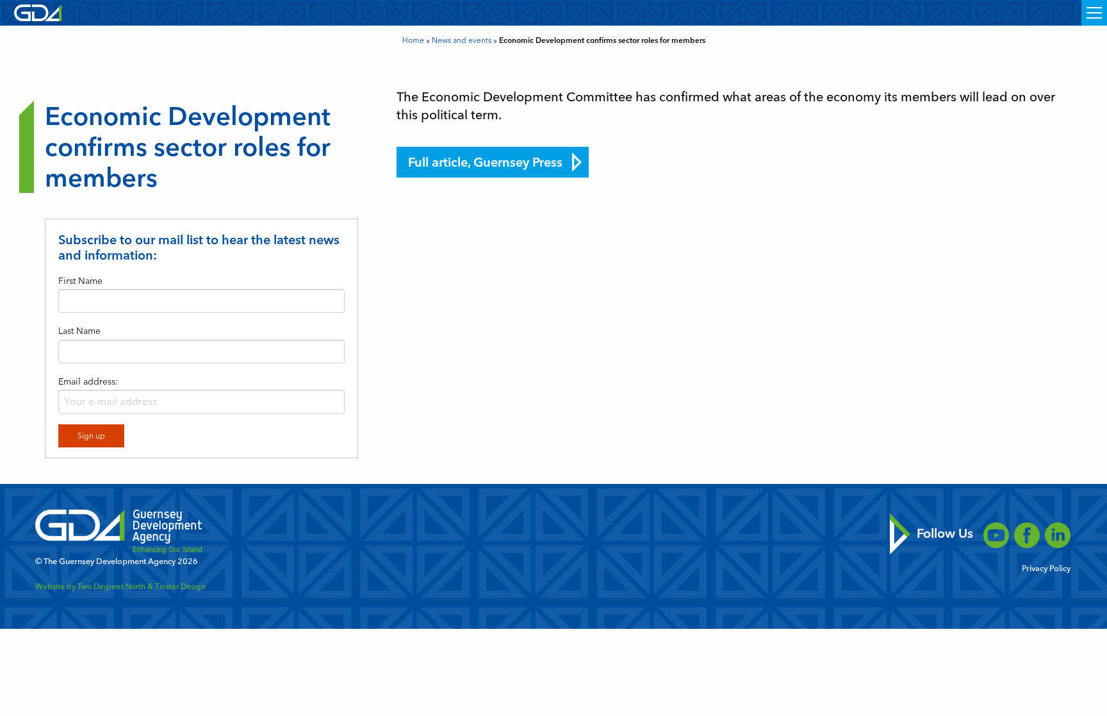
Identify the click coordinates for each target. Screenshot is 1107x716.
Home (413, 40)
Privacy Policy (1046, 569)
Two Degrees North (111, 586)
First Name (80, 281)
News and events (461, 40)
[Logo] (38, 12)
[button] (1094, 13)
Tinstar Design (180, 586)
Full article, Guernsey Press (485, 162)
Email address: (88, 381)
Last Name (79, 331)
